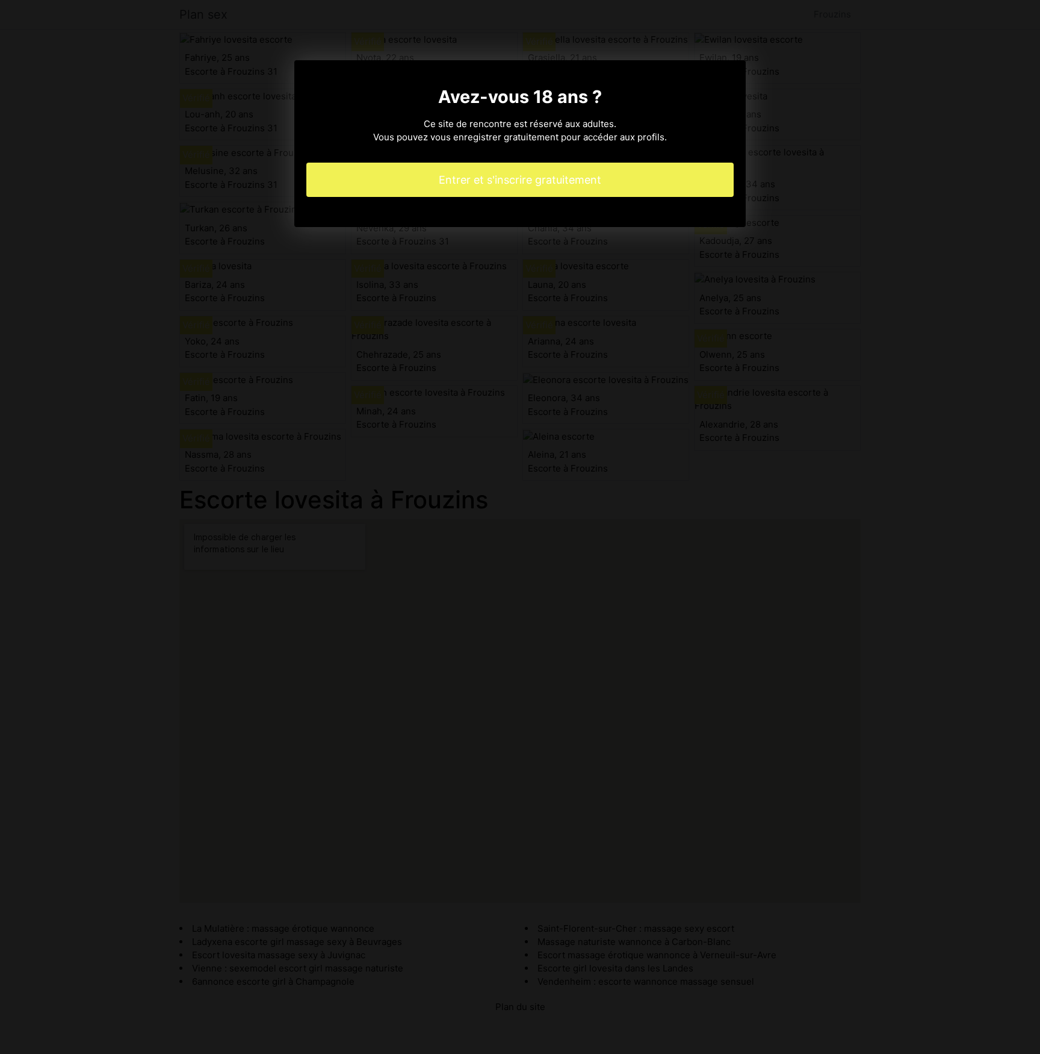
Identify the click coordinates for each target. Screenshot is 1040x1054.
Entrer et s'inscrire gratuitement (520, 179)
